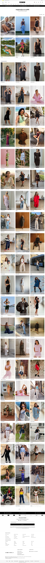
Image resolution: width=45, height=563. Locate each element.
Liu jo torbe (32, 535)
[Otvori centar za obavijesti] (38, 2)
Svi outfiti (40, 14)
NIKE (31, 544)
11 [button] (25, 509)
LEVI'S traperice (7, 534)
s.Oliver (32, 545)
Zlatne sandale (24, 534)
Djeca (9, 2)
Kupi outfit (7, 55)
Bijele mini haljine (16, 538)
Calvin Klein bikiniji (7, 537)
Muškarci (6, 2)
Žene (3, 2)
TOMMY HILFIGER (7, 544)
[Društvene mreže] (7, 552)
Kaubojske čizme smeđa (7, 538)
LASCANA (24, 543)
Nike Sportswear (24, 545)
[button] (17, 509)
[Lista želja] (40, 2)
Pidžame (15, 535)
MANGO (6, 543)
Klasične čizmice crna (33, 537)
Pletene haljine (15, 536)
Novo (43, 14)
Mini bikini (24, 537)
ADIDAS (23, 541)
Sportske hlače (7, 536)
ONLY (31, 543)
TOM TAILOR (6, 545)
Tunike (6, 535)
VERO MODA (15, 543)
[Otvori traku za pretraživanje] (35, 4)
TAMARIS (15, 542)
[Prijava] (36, 2)
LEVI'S (32, 542)
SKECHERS (15, 545)
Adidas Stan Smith (16, 534)
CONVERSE (6, 541)
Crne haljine (15, 537)
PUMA (23, 542)
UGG (14, 544)
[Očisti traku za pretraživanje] (42, 4)
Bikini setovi (32, 536)
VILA (5, 542)
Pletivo (23, 535)
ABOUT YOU (32, 541)
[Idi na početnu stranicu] (9, 550)
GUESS (14, 541)
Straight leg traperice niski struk (26, 536)
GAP (23, 544)
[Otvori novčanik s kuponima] (34, 2)
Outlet (3, 0)
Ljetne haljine (32, 534)
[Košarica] (42, 2)
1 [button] (19, 509)
